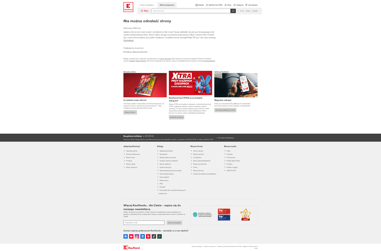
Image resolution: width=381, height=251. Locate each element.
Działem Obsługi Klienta (137, 61)
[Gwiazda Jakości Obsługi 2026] (245, 215)
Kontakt (255, 11)
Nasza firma (196, 146)
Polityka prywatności (210, 246)
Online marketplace (147, 5)
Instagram (137, 236)
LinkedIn (142, 236)
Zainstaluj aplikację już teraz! (225, 110)
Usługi (160, 146)
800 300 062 (149, 136)
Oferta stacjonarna (167, 5)
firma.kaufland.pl (209, 61)
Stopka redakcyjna (197, 246)
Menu (146, 11)
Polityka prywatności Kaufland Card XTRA (229, 246)
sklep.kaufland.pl (131, 146)
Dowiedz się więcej (176, 117)
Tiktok (154, 236)
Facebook (125, 236)
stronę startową (165, 59)
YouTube (131, 236)
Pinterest (148, 236)
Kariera (248, 11)
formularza (128, 40)
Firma (242, 11)
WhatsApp (159, 236)
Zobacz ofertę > (130, 112)
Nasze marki (230, 146)
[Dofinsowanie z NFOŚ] (202, 215)
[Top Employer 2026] (224, 215)
